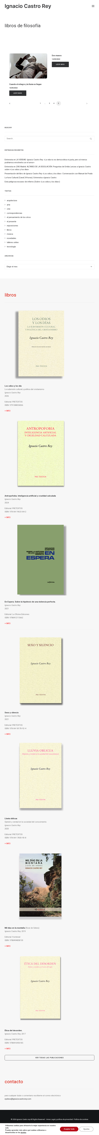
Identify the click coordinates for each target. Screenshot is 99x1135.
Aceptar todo (69, 1129)
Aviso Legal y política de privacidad (59, 1119)
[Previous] (12, 104)
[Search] (49, 138)
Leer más (17, 93)
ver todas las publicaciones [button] (49, 1058)
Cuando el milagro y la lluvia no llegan (25, 84)
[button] (93, 6)
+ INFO (7, 517)
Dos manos (57, 56)
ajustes (23, 1132)
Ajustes (86, 1129)
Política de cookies (81, 1119)
